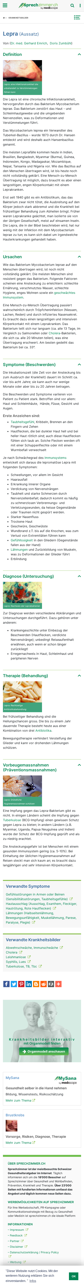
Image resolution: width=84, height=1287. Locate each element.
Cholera (54, 333)
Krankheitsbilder (18, 18)
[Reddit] (43, 984)
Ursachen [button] (12, 256)
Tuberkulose (12, 820)
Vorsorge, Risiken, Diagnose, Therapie (36, 1137)
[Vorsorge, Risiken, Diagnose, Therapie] (11, 1125)
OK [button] (74, 1276)
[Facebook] (6, 984)
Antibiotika (43, 730)
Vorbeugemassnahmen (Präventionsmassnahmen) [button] (30, 767)
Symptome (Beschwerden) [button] (29, 364)
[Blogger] (36, 984)
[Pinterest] (21, 984)
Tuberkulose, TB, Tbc (22, 966)
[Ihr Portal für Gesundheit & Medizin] (42, 6)
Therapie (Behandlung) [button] (25, 675)
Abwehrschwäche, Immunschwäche (32, 948)
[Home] (5, 18)
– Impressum (16, 1229)
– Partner (14, 1241)
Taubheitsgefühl (22, 422)
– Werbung (15, 1262)
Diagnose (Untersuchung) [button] (28, 576)
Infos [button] (32, 1281)
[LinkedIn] (28, 984)
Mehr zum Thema (18, 1100)
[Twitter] (13, 984)
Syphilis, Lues (16, 962)
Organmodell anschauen (46, 1051)
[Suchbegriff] (72, 5)
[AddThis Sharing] (58, 984)
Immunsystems (55, 458)
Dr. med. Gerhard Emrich (29, 43)
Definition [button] (12, 54)
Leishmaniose (16, 957)
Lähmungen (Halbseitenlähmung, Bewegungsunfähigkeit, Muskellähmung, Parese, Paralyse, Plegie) (41, 917)
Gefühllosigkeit (22, 540)
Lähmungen (19, 549)
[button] (80, 6)
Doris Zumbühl (60, 43)
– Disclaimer (16, 1246)
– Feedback (15, 1235)
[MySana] (65, 1080)
